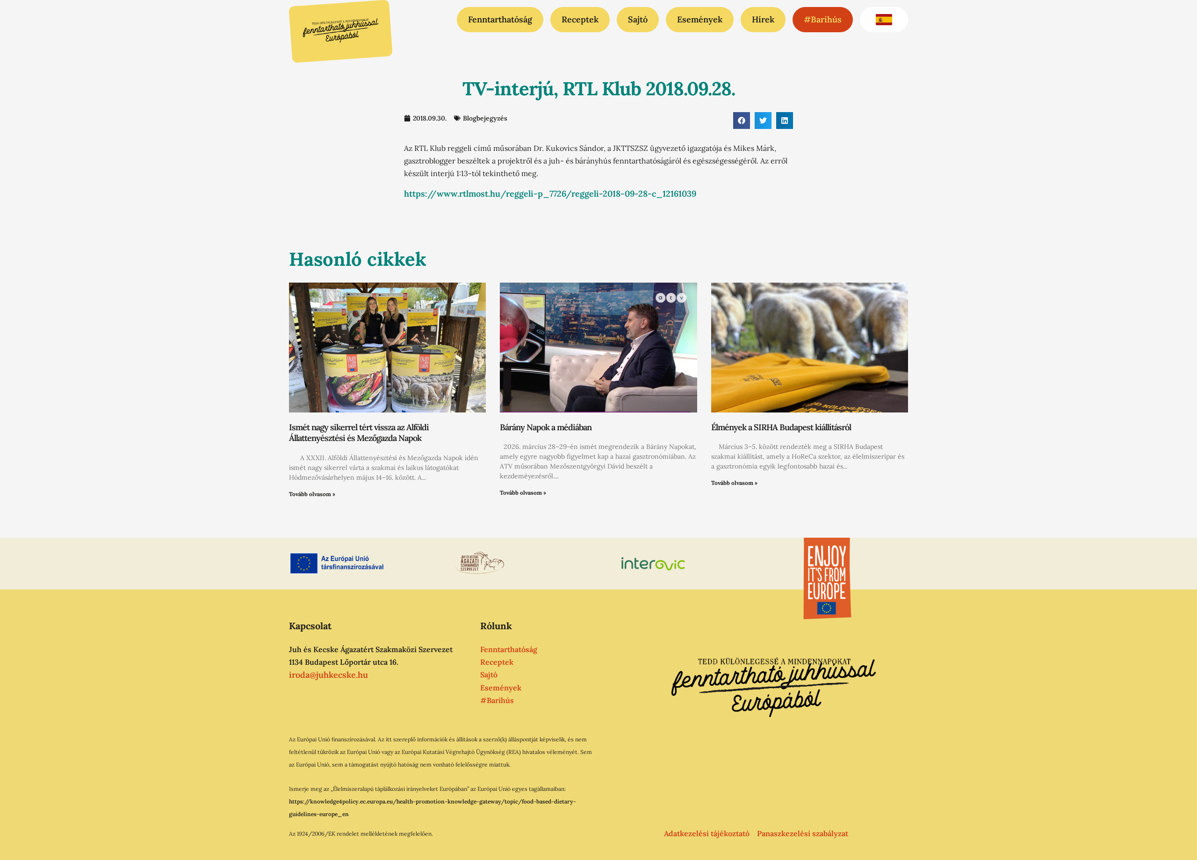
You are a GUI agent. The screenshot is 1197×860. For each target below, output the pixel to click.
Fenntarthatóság (500, 19)
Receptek (580, 19)
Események (699, 19)
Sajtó (638, 19)
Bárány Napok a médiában (545, 427)
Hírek (763, 19)
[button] (741, 120)
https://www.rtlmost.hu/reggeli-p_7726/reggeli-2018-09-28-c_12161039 (550, 193)
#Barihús (823, 19)
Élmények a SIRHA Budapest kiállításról (781, 427)
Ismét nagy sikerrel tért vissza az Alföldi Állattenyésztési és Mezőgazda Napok (359, 432)
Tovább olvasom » (312, 494)
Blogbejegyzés (485, 118)
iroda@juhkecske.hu (328, 674)
